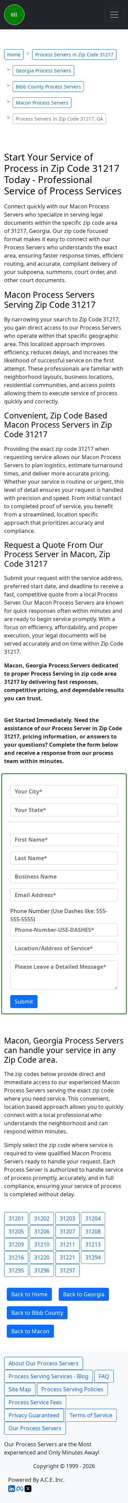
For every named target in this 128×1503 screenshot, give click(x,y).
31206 (41, 1231)
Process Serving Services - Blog (48, 1376)
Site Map (20, 1389)
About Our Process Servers (44, 1363)
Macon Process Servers (42, 102)
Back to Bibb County (37, 1312)
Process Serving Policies (72, 1389)
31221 (67, 1257)
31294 (93, 1257)
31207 (67, 1231)
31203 (67, 1218)
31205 (16, 1231)
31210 (41, 1244)
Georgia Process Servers (43, 70)
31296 (41, 1270)
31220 (41, 1257)
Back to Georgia (83, 1294)
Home (13, 54)
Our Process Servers (35, 1428)
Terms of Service (91, 1415)
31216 (16, 1257)
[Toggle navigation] (114, 15)
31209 (16, 1244)
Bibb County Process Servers (48, 86)
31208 (93, 1231)
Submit (24, 1001)
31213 (93, 1244)
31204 (93, 1218)
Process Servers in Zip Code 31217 (74, 54)
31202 (41, 1218)
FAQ (104, 1376)
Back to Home (29, 1294)
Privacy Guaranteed (34, 1415)
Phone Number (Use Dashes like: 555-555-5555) (58, 915)
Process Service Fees (35, 1402)
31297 (67, 1270)
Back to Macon (30, 1331)
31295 (16, 1270)
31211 (67, 1244)
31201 (16, 1218)
